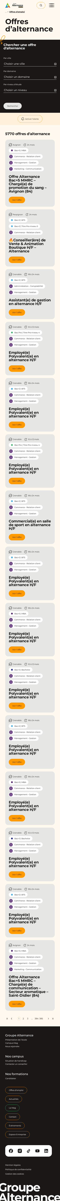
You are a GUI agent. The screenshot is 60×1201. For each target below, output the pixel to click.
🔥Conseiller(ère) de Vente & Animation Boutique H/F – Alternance (27, 245)
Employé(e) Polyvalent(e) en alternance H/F (24, 356)
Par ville (7, 58)
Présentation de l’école (16, 1040)
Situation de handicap (16, 1061)
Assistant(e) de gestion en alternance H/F (30, 302)
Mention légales (13, 1165)
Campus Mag (11, 1043)
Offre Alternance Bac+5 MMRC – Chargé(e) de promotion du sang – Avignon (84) (28, 183)
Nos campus (14, 1056)
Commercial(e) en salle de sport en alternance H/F (30, 525)
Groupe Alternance (19, 1035)
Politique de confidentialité (18, 1169)
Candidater (10, 1079)
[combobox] (30, 63)
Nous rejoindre (12, 1046)
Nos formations (16, 1074)
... (6, 12)
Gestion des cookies (14, 1174)
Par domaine (9, 71)
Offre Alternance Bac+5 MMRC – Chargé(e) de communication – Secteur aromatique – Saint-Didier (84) (28, 986)
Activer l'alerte (32, 119)
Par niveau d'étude (12, 84)
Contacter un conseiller (16, 1064)
